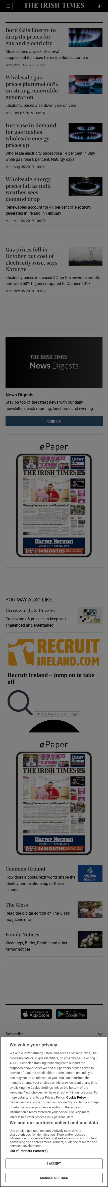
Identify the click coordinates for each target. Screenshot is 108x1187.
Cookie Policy (76, 1097)
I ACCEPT (54, 1163)
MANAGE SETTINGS (54, 1178)
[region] (54, 1112)
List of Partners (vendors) (29, 1151)
